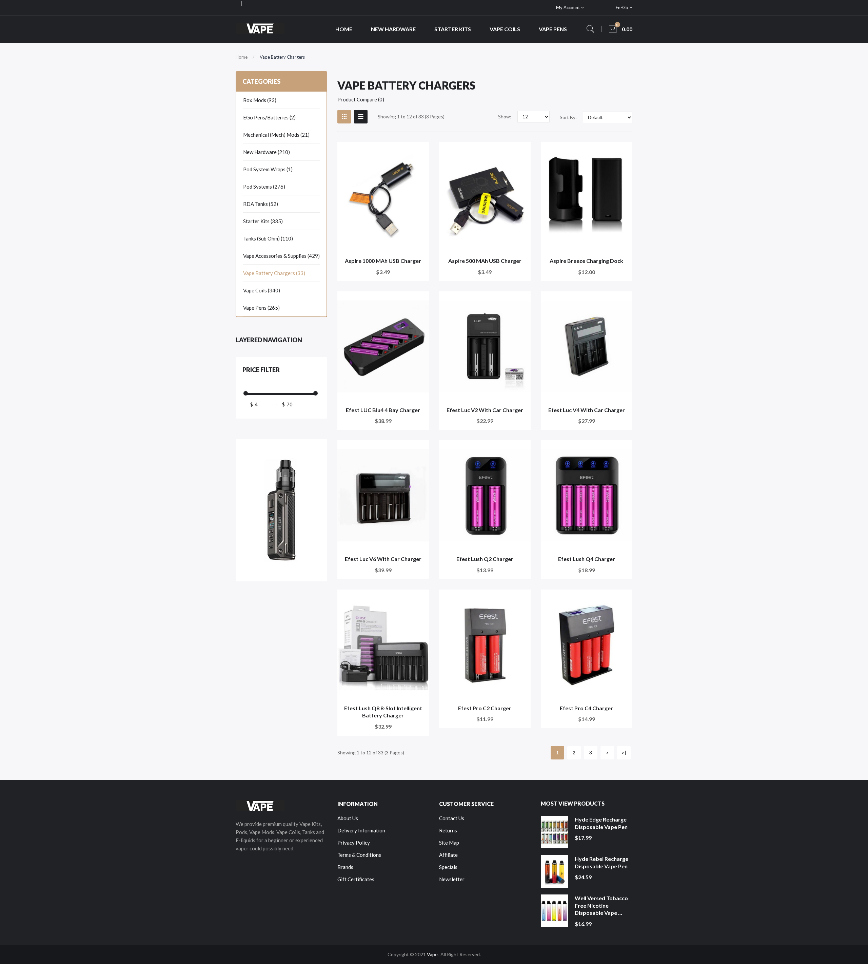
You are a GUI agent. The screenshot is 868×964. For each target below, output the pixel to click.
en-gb (622, 7)
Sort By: (568, 117)
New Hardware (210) (266, 152)
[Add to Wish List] (419, 152)
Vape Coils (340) (261, 290)
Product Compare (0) (360, 99)
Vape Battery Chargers (282, 57)
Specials (448, 867)
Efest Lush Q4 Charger (586, 559)
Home (242, 57)
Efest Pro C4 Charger (586, 708)
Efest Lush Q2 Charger (484, 559)
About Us (347, 818)
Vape (432, 954)
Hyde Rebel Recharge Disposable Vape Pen (601, 862)
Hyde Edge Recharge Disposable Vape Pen (601, 823)
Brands (345, 867)
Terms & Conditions (359, 855)
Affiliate (448, 855)
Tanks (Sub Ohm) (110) (268, 238)
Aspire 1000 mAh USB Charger (383, 260)
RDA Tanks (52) (260, 204)
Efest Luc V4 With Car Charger (586, 410)
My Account (568, 7)
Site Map (449, 843)
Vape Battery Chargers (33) (274, 273)
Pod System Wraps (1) (268, 169)
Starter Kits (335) (263, 221)
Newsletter (452, 879)
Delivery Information (361, 830)
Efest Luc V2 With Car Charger (485, 410)
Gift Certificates (355, 879)
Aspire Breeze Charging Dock (586, 260)
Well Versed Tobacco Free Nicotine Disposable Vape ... (601, 905)
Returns (448, 830)
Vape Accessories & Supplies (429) (281, 256)
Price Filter (261, 369)
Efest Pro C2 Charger (484, 708)
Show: (504, 116)
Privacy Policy (353, 843)
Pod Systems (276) (264, 187)
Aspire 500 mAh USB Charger (484, 260)
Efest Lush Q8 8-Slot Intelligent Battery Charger (383, 712)
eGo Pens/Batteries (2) (269, 117)
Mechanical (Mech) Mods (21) (276, 135)
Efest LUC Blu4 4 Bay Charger (383, 410)
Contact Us (451, 818)
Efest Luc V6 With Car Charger (383, 559)
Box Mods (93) (259, 100)
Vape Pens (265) (261, 308)
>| (624, 752)
